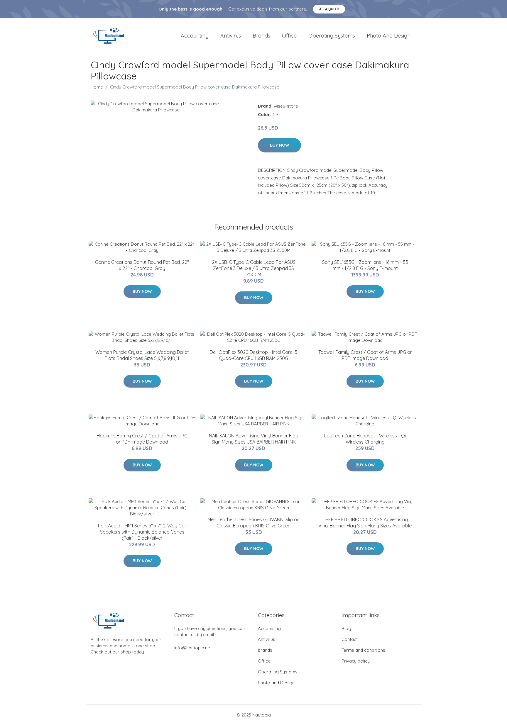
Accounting (195, 35)
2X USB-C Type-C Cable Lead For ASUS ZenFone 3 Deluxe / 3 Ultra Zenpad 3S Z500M (253, 268)
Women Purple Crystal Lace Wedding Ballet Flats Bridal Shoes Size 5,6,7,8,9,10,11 (142, 355)
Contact (350, 639)
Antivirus (230, 35)
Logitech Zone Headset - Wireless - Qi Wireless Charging (365, 439)
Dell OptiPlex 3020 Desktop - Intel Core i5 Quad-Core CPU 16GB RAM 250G (253, 355)
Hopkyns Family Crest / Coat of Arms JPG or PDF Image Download (142, 439)
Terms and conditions (363, 650)
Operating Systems (331, 35)
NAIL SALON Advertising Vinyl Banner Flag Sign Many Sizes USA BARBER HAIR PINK (253, 439)
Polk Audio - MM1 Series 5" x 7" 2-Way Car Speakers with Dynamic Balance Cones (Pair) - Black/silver (142, 532)
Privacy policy (356, 661)
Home (97, 87)
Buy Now (279, 145)
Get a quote (328, 9)
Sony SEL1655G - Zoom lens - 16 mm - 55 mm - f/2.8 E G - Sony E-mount (365, 265)
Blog (346, 628)
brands (261, 35)
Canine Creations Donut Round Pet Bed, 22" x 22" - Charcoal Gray (142, 265)
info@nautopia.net (193, 648)
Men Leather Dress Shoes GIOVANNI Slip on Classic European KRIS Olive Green (253, 523)
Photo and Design (388, 35)
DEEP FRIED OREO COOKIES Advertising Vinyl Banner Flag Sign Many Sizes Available (365, 523)
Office (289, 35)
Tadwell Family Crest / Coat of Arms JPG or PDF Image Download (365, 355)
